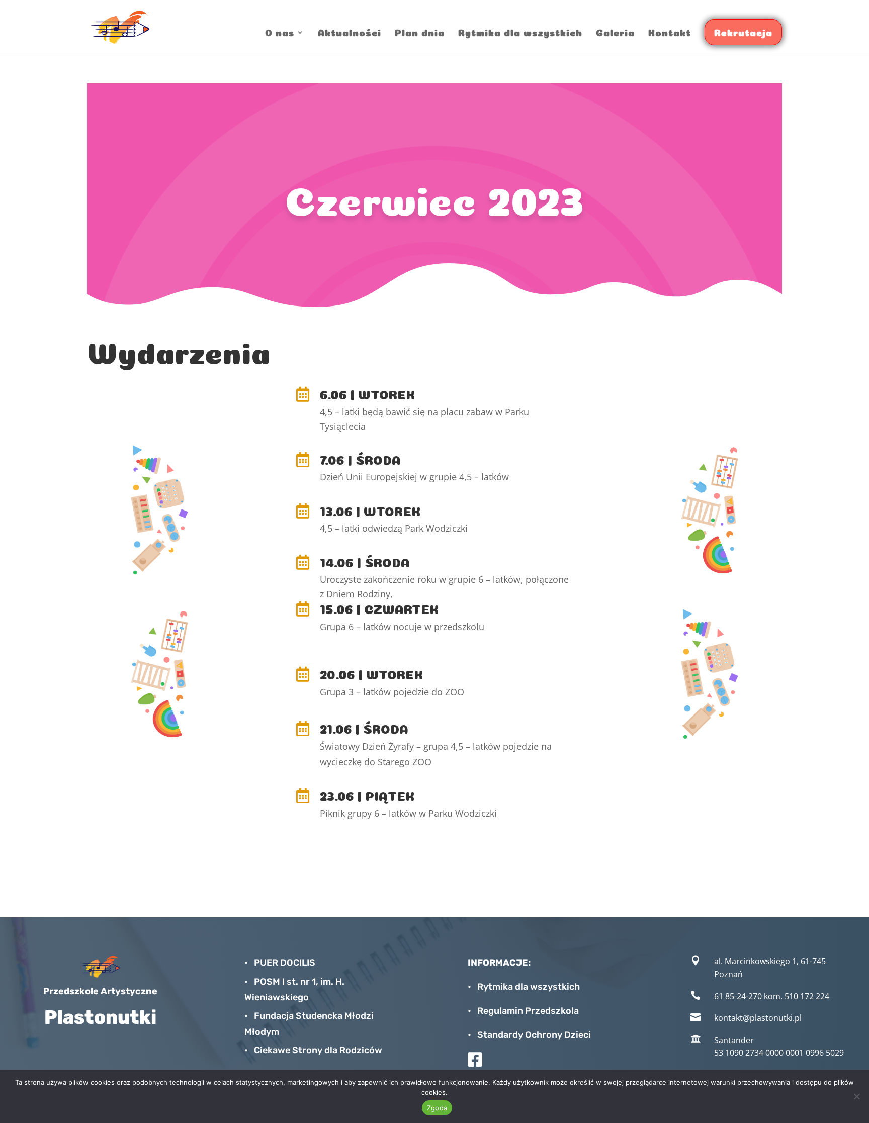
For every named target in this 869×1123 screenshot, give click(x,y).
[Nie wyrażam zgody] (856, 1096)
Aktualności (349, 32)
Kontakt (669, 32)
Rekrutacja (743, 32)
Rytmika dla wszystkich (520, 32)
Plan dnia (420, 32)
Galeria (615, 32)
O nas (279, 32)
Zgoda (437, 1108)
